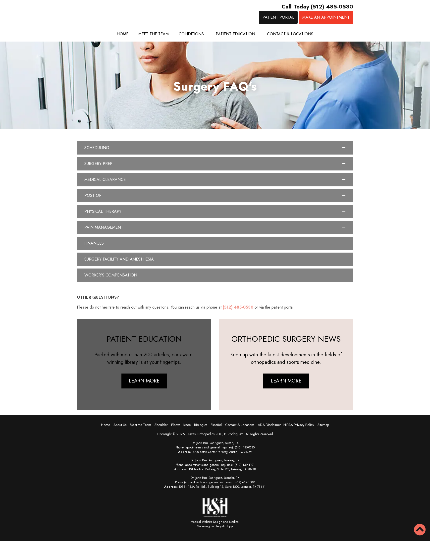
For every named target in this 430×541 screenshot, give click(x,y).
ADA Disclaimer (269, 424)
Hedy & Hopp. (224, 526)
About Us (119, 424)
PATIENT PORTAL (278, 17)
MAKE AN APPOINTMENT (326, 17)
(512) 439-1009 (244, 482)
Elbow (175, 424)
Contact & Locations (290, 34)
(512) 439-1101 (245, 465)
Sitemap (323, 424)
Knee (187, 424)
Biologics (200, 424)
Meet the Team (153, 34)
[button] (215, 148)
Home (122, 34)
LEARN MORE (144, 380)
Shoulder (161, 424)
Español (216, 424)
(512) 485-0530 (238, 307)
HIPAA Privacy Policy (298, 424)
